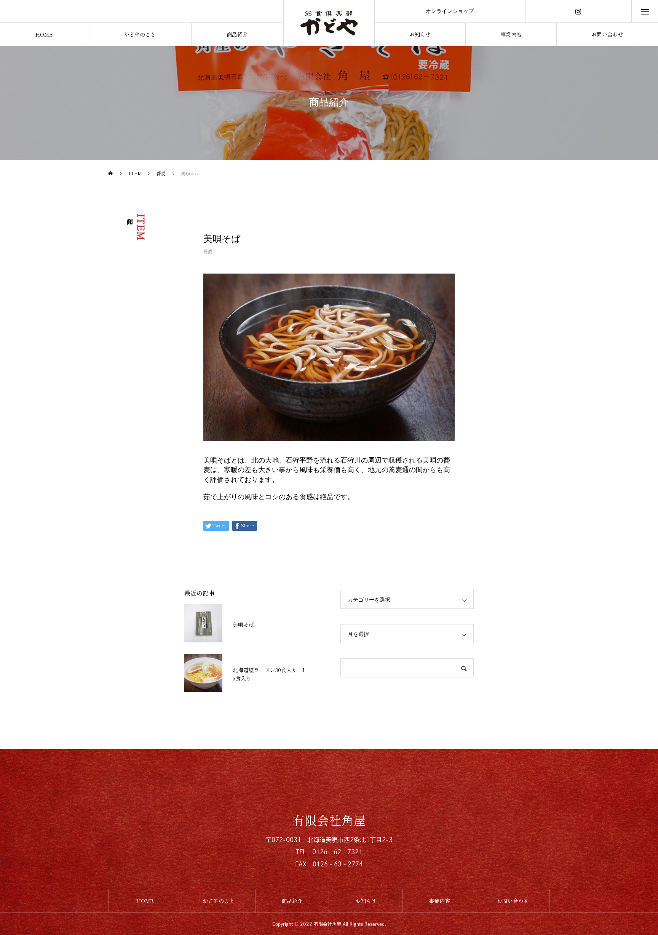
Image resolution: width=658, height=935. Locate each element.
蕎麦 (207, 251)
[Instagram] (578, 11)
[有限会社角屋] (329, 22)
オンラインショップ (450, 11)
